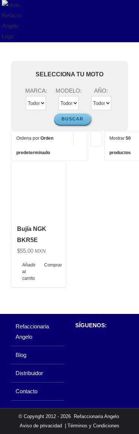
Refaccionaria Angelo (32, 331)
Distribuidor (29, 373)
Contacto (26, 391)
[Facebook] (78, 344)
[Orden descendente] (96, 138)
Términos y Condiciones (93, 425)
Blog (21, 355)
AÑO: (101, 90)
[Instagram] (91, 344)
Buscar (72, 119)
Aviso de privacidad (41, 425)
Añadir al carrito (29, 271)
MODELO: (69, 90)
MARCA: (36, 90)
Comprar (52, 265)
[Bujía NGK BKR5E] (38, 189)
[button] (20, 168)
